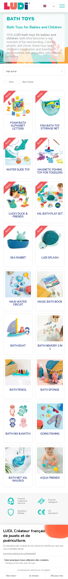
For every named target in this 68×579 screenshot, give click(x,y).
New (11, 81)
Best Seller (28, 81)
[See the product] (18, 113)
